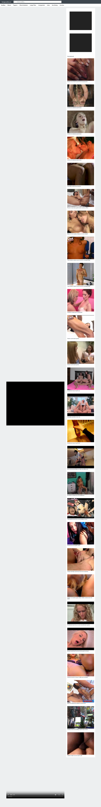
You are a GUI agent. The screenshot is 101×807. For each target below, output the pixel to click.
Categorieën (41, 5)
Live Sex (62, 5)
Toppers (15, 5)
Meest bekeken (24, 5)
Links (48, 5)
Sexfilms (3, 5)
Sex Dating (55, 5)
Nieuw (9, 5)
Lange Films (33, 5)
